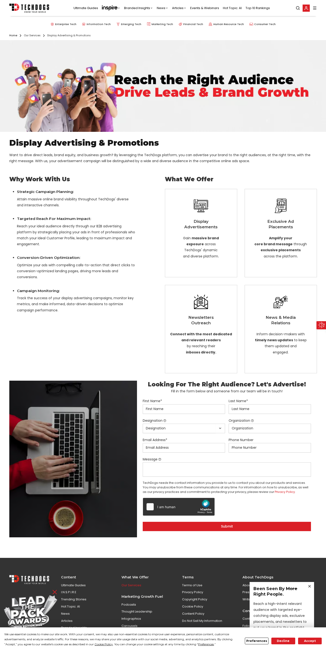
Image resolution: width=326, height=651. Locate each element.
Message (150, 459)
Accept (310, 641)
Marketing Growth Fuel (142, 596)
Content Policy (193, 613)
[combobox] (179, 428)
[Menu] (315, 8)
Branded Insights (137, 8)
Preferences (256, 641)
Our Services (131, 585)
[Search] (298, 8)
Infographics (131, 618)
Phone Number (241, 440)
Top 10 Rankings (258, 8)
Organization (239, 420)
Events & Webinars (204, 8)
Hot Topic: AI (232, 8)
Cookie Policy (192, 606)
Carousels (129, 626)
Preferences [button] (206, 644)
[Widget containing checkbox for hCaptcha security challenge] (179, 507)
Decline (283, 641)
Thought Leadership (136, 611)
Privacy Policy (285, 492)
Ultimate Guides (86, 8)
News (161, 8)
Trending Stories (73, 599)
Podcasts (128, 604)
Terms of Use (192, 585)
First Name (152, 401)
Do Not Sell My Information (202, 621)
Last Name (238, 401)
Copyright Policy (194, 599)
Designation (153, 420)
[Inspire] (111, 8)
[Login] (306, 8)
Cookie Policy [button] (104, 644)
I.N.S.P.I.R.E (68, 592)
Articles (178, 8)
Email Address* (155, 440)
